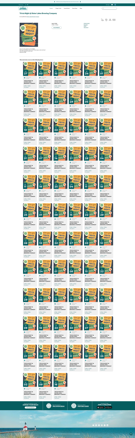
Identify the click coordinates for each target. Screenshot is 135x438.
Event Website (56, 27)
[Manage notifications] (115, 5)
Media (101, 417)
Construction (96, 419)
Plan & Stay (74, 8)
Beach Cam (21, 4)
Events (51, 8)
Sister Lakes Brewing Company (33, 16)
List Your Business (30, 407)
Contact (94, 417)
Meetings (108, 4)
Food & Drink (67, 8)
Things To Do (58, 8)
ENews (112, 4)
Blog (81, 8)
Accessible (102, 419)
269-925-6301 (23, 422)
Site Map (109, 417)
